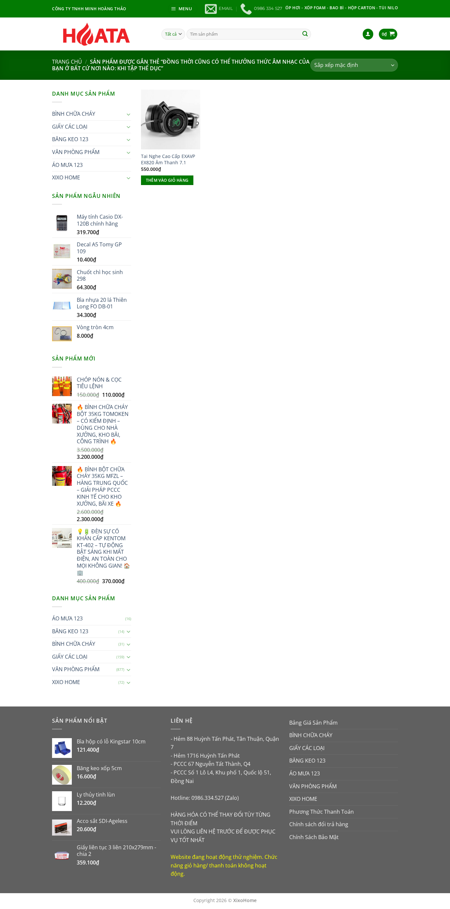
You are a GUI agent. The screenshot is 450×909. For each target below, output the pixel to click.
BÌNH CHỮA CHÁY (73, 113)
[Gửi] (305, 34)
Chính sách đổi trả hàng (318, 824)
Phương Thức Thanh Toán (321, 811)
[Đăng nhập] (368, 34)
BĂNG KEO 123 (70, 139)
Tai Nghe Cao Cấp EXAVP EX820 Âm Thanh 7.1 (168, 159)
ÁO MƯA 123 (67, 165)
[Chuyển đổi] (128, 114)
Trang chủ (67, 61)
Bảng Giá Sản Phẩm (313, 722)
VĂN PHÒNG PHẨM (75, 152)
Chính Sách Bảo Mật (314, 837)
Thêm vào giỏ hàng (167, 180)
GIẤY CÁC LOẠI (69, 126)
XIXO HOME (66, 177)
